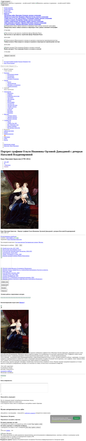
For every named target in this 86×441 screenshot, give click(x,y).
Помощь (3, 438)
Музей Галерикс (8, 69)
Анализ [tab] (6, 166)
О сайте (12, 438)
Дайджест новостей (10, 55)
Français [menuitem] (20, 61)
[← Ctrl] (15, 255)
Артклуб (9, 88)
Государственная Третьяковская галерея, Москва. (29, 242)
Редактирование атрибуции (8, 236)
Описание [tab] (7, 165)
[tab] (6, 162)
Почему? (22, 302)
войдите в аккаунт (30, 413)
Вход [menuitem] (5, 63)
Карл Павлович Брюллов (14, 239)
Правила (15, 439)
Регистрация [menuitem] (10, 63)
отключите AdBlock (6, 371)
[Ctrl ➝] (16, 268)
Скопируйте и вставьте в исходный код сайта (14, 424)
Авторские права (59, 439)
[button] (8, 7)
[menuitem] (29, 61)
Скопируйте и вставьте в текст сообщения (13, 427)
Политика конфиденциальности (44, 439)
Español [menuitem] (16, 61)
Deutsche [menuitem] (25, 61)
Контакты (17, 438)
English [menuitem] (11, 61)
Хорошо (76, 418)
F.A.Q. (8, 438)
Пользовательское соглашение (26, 439)
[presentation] (44, 168)
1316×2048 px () (12, 238)
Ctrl (16, 245)
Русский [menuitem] (6, 61)
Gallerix (8, 430)
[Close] (17, 66)
